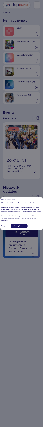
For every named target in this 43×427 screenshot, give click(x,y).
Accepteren (19, 226)
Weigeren (5, 226)
